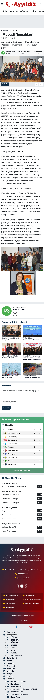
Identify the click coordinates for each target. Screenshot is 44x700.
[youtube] (31, 627)
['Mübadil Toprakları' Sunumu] (22, 69)
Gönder (6, 408)
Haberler (4, 31)
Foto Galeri (12, 658)
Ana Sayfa (11, 632)
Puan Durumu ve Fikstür (33, 599)
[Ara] (41, 4)
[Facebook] (18, 586)
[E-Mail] (15, 314)
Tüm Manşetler (10, 603)
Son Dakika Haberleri (32, 603)
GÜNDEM (24, 11)
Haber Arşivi (10, 607)
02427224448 (23, 574)
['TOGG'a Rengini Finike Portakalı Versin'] (11, 349)
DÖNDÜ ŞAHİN (19, 309)
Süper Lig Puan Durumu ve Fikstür (24, 689)
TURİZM (13, 653)
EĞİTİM (4, 11)
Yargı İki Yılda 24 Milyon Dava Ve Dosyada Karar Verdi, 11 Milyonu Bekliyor (32, 357)
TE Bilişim (27, 621)
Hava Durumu (30, 595)
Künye (26, 615)
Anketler (11, 671)
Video (9, 661)
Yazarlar (10, 663)
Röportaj (11, 666)
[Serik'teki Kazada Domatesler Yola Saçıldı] (32, 369)
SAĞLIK (33, 11)
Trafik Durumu (10, 599)
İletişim (31, 615)
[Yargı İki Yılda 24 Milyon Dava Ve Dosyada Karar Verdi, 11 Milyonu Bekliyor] (32, 349)
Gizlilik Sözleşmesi (16, 615)
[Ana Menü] (2, 4)
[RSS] (25, 586)
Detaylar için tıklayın (22, 470)
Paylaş (6, 84)
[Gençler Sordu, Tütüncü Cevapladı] (11, 331)
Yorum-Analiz (16, 655)
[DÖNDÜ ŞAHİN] (7, 311)
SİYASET (14, 648)
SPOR (12, 650)
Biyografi (11, 668)
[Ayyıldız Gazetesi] (21, 4)
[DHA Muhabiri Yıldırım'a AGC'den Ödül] (11, 369)
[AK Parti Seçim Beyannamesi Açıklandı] (32, 331)
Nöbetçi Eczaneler (12, 595)
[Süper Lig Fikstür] (41, 478)
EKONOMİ (14, 11)
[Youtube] (22, 586)
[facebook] (16, 627)
